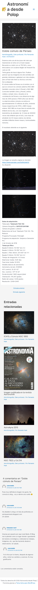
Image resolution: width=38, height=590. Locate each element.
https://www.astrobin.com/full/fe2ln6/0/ (15, 162)
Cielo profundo (18, 54)
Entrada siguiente (19, 292)
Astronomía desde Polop (17, 9)
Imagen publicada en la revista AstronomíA (17, 393)
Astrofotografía (7, 54)
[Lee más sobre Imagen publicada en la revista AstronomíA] (19, 368)
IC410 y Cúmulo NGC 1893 (16, 336)
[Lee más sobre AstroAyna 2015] (19, 415)
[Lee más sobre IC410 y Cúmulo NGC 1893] (19, 322)
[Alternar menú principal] (34, 9)
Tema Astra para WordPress (25, 583)
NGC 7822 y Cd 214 (13, 460)
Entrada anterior (19, 288)
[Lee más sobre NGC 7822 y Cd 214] (19, 447)
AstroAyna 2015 (11, 427)
